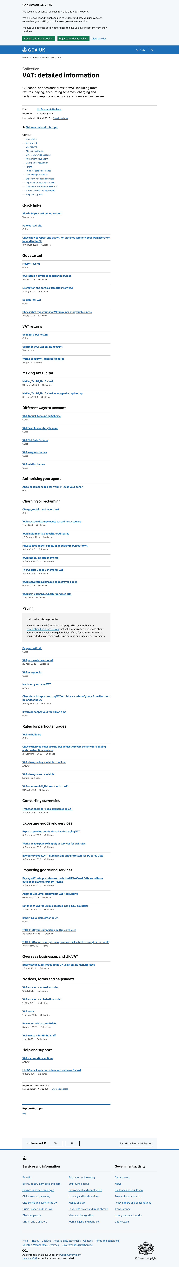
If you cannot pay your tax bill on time (44, 712)
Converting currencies (37, 174)
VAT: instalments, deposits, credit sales (45, 533)
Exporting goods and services (40, 178)
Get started (31, 143)
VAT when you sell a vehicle (38, 774)
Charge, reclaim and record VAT (40, 509)
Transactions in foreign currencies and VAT (47, 809)
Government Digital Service (77, 1245)
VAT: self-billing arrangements (40, 557)
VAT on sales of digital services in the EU (45, 786)
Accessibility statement (67, 1240)
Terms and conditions (107, 1240)
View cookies (99, 38)
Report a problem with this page (135, 1143)
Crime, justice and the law (37, 1209)
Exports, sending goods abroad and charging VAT (51, 831)
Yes (58, 1143)
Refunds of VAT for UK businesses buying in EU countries (55, 905)
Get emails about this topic (42, 127)
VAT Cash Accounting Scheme (40, 428)
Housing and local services (84, 1196)
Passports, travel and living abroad (88, 1209)
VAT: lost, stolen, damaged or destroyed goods (49, 581)
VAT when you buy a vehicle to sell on (44, 762)
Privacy (35, 1240)
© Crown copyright (146, 1258)
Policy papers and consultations (133, 1202)
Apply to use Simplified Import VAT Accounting (50, 893)
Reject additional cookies (73, 38)
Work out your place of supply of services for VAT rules (54, 843)
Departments (122, 1177)
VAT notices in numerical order (40, 987)
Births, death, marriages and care (41, 1183)
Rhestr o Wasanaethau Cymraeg (40, 1245)
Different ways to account (38, 155)
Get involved (122, 1221)
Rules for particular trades (38, 170)
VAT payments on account (37, 660)
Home (25, 57)
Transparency (122, 1209)
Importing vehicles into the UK (40, 918)
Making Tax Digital (34, 151)
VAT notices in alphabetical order (41, 999)
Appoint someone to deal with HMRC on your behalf (52, 486)
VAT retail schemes (33, 464)
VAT (59, 57)
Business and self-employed (38, 1190)
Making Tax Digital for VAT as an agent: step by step (52, 393)
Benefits (27, 1177)
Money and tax (77, 1202)
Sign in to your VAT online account (42, 213)
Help (25, 1240)
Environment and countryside (85, 1190)
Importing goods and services (40, 182)
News (118, 1183)
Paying (29, 166)
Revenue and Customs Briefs (39, 1023)
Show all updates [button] (60, 1089)
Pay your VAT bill (32, 225)
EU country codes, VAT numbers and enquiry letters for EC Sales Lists (62, 855)
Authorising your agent (37, 158)
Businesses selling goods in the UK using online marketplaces (58, 964)
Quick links (31, 139)
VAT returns (31, 147)
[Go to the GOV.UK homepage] (33, 49)
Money (35, 57)
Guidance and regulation (129, 1190)
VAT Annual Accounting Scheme (41, 416)
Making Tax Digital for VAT (37, 381)
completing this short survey (43, 629)
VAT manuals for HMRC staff (39, 1035)
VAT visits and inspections (37, 1058)
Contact (88, 1240)
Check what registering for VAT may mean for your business (57, 312)
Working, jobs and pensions (84, 1221)
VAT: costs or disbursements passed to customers (51, 521)
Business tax (48, 57)
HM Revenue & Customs (49, 109)
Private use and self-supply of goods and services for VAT (55, 545)
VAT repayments (32, 672)
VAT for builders (31, 734)
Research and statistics (128, 1196)
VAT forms (28, 1011)
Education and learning (82, 1177)
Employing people (79, 1183)
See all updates (60, 118)
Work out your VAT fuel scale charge (43, 358)
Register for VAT (31, 300)
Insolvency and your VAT (36, 684)
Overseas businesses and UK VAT (41, 186)
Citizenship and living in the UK (39, 1202)
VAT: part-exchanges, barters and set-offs (46, 594)
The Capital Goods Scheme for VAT (42, 569)
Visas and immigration (81, 1215)
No (75, 1143)
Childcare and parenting (36, 1196)
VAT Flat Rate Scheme (35, 440)
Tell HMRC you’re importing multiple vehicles (49, 930)
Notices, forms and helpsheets (40, 190)
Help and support (34, 194)
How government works (128, 1215)
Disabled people (31, 1215)
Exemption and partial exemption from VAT (47, 287)
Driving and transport (34, 1221)
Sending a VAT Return (35, 334)
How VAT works (31, 263)
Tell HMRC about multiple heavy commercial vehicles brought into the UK (65, 942)
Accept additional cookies (39, 38)
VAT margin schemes (34, 452)
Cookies (46, 1240)
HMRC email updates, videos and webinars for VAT (51, 1070)
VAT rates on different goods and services (46, 275)
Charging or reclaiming (37, 162)
